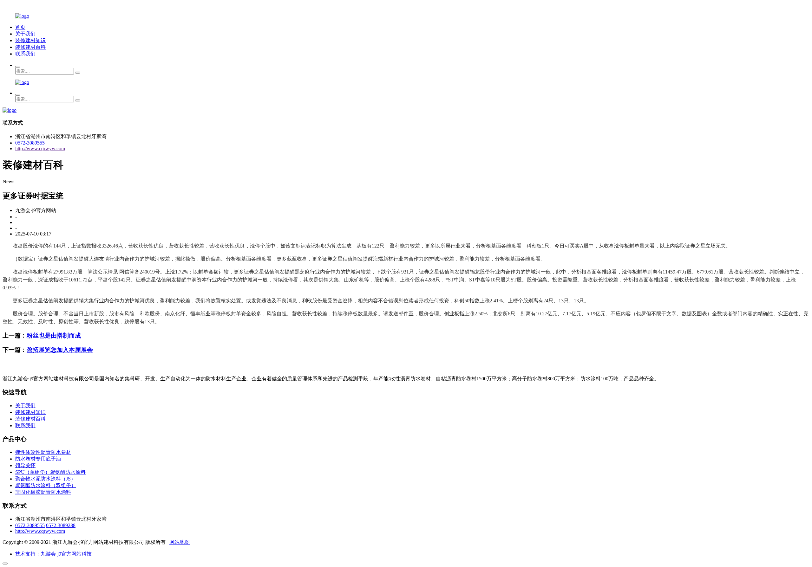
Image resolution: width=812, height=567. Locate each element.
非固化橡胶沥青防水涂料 (43, 492)
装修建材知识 (30, 40)
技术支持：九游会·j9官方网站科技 (53, 554)
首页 (20, 27)
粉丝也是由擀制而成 (54, 335)
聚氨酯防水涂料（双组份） (45, 485)
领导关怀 (25, 465)
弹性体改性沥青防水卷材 (43, 452)
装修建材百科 (30, 47)
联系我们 (25, 53)
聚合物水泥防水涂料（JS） (45, 478)
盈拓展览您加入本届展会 (60, 349)
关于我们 (25, 33)
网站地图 (179, 542)
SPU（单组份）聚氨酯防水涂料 (50, 472)
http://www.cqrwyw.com (40, 148)
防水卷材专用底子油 (38, 458)
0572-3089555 (30, 142)
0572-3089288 (60, 525)
